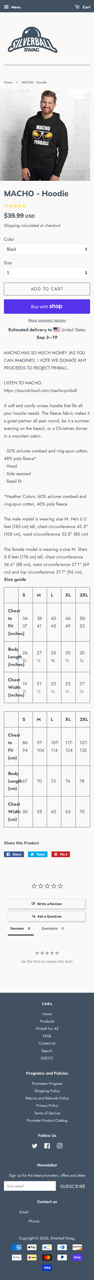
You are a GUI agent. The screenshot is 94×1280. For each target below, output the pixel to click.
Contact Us (47, 1043)
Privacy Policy (47, 1105)
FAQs (47, 1035)
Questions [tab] (49, 928)
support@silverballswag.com (52, 1212)
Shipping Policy (47, 1090)
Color (9, 239)
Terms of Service (47, 1113)
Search (47, 1050)
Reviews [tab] (17, 928)
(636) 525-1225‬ (53, 1221)
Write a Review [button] (49, 903)
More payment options (47, 320)
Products (47, 1021)
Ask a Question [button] (49, 916)
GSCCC (47, 1058)
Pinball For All (47, 1028)
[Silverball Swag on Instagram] (59, 1146)
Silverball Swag (62, 1238)
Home (8, 82)
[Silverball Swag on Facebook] (47, 1146)
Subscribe (73, 1186)
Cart (86, 7)
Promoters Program (47, 1083)
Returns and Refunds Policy (47, 1098)
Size (8, 263)
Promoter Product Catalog (47, 1120)
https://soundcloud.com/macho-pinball (40, 390)
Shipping (12, 225)
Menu (15, 7)
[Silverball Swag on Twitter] (35, 1146)
